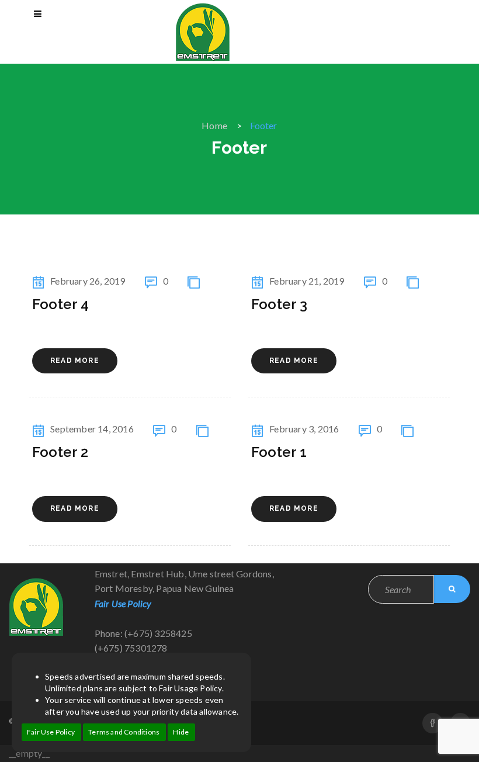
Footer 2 (60, 452)
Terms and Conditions (123, 732)
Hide (181, 732)
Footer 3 (279, 304)
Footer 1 (279, 452)
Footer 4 (60, 304)
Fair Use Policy (51, 732)
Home (214, 125)
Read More (74, 360)
